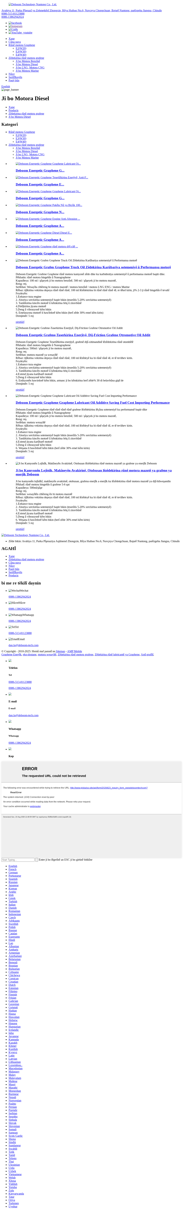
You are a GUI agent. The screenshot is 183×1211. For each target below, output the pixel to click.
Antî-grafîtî (147, 654)
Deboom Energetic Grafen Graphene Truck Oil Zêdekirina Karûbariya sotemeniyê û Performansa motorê (93, 267)
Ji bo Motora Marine (27, 70)
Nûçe (12, 73)
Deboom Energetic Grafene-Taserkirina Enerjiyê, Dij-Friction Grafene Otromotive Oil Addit (83, 335)
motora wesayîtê (47, 654)
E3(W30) (21, 51)
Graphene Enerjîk (11, 654)
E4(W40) (21, 54)
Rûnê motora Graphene (22, 45)
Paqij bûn (14, 80)
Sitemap (60, 651)
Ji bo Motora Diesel (27, 64)
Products (13, 110)
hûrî (22, 321)
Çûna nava (15, 41)
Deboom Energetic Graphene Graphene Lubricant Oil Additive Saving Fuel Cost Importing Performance (93, 402)
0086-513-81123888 (12, 13)
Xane (12, 38)
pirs (18, 321)
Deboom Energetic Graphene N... (40, 212)
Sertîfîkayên (15, 77)
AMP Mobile (74, 651)
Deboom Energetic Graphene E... (40, 184)
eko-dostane (29, 654)
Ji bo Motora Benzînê (28, 61)
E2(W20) (21, 48)
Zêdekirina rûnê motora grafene (26, 57)
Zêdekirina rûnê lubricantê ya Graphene (117, 654)
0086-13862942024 (12, 16)
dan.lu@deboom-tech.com (23, 645)
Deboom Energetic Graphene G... (40, 170)
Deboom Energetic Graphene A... (40, 226)
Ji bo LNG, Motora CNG (30, 67)
